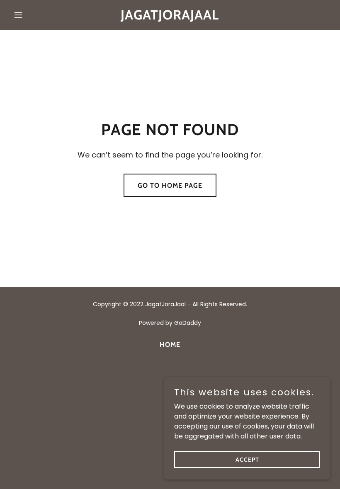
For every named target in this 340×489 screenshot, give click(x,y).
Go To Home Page (170, 185)
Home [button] (170, 345)
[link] (170, 17)
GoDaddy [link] (187, 323)
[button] (34, 15)
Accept (247, 459)
